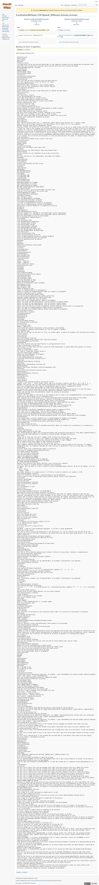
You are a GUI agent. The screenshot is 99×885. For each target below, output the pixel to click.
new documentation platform (70, 10)
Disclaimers (33, 883)
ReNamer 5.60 (30, 53)
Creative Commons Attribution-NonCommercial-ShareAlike (39, 880)
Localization (27, 49)
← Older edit (36, 24)
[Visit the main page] (7, 6)
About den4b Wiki (26, 883)
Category (18, 872)
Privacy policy (19, 883)
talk (36, 21)
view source (45, 19)
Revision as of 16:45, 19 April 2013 (32, 19)
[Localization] (23, 49)
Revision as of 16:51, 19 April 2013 (73, 19)
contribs (39, 21)
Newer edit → (76, 24)
